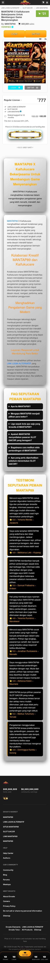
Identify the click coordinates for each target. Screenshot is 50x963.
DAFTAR (36, 33)
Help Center (8, 853)
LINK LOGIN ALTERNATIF (10, 8)
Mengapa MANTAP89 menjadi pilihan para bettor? (24, 415)
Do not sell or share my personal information (22, 911)
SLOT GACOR (28, 8)
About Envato (9, 896)
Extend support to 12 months (27, 116)
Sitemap (6, 916)
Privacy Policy (9, 906)
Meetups (7, 884)
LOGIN (14, 33)
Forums (6, 880)
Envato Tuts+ (14, 930)
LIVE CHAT (44, 959)
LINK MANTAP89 (42, 8)
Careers (6, 901)
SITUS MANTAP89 (11, 827)
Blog (5, 875)
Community (8, 870)
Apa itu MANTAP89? (21, 406)
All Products (27, 930)
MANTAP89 (10, 23)
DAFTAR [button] (30, 87)
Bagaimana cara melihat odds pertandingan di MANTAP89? (24, 449)
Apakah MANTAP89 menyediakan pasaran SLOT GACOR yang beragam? (22, 437)
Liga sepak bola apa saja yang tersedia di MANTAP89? (24, 425)
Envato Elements (13, 927)
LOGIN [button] (13, 87)
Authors (6, 858)
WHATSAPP (36, 959)
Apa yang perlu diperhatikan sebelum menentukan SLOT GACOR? (23, 460)
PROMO (5, 959)
